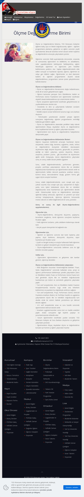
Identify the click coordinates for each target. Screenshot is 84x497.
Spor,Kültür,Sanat (51, 400)
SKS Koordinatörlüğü (52, 382)
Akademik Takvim (71, 379)
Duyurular (10, 433)
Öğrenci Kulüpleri (32, 432)
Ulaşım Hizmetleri (32, 386)
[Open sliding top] (2, 2)
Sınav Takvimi (50, 439)
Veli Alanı (68, 375)
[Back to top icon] (42, 472)
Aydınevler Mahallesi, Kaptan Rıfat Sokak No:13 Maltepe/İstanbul (43, 344)
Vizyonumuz (18, 17)
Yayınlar (67, 372)
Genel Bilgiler (11, 415)
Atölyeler (29, 379)
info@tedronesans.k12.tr (43, 341)
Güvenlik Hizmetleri (32, 389)
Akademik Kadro (12, 382)
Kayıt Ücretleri (11, 397)
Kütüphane (30, 375)
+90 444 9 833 (43, 338)
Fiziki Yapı (29, 365)
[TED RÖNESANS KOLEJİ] (42, 30)
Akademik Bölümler (71, 419)
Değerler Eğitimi (31, 428)
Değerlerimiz (39, 17)
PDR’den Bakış (31, 418)
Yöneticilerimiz (12, 379)
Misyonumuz (28, 17)
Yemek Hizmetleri (32, 382)
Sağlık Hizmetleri (32, 372)
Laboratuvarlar (31, 393)
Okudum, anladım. (72, 487)
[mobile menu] (76, 22)
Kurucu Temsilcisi (13, 375)
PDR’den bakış (12, 422)
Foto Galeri (69, 390)
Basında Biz (69, 397)
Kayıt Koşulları (12, 393)
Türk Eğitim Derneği (14, 365)
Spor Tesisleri (30, 368)
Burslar (9, 404)
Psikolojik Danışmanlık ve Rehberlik (48, 375)
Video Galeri (69, 393)
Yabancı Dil (49, 389)
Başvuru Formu (12, 400)
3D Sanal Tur (50, 17)
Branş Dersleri (12, 419)
